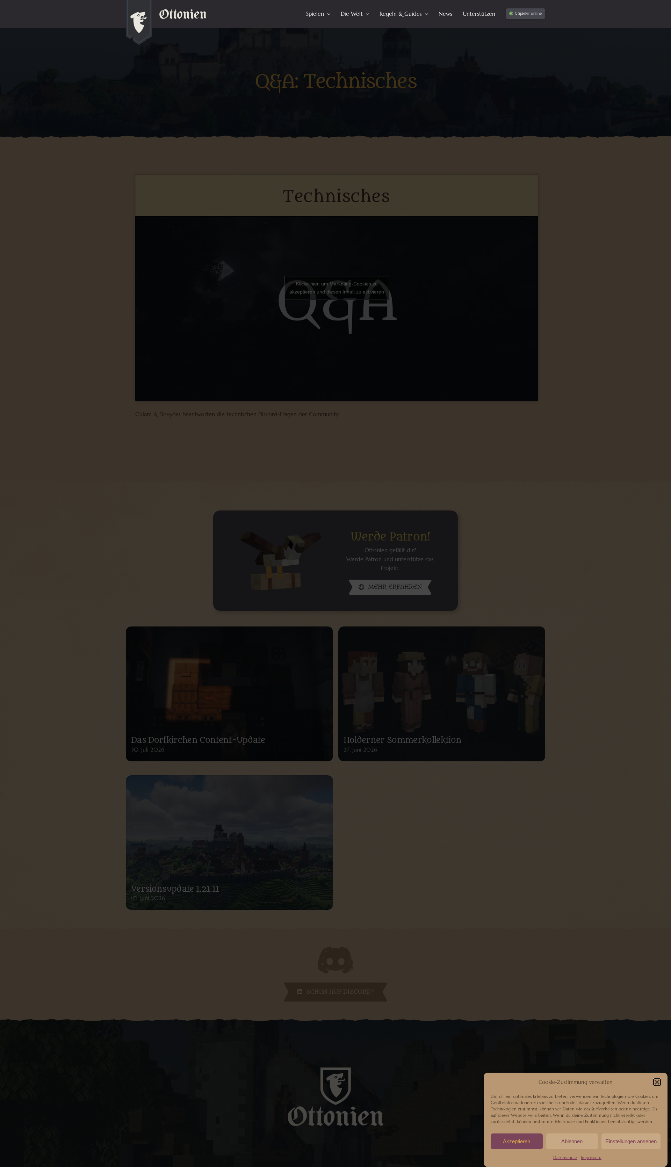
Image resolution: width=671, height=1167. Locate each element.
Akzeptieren (516, 1141)
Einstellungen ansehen (631, 1141)
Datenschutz (565, 1157)
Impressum (591, 1157)
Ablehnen (572, 1141)
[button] (657, 1082)
